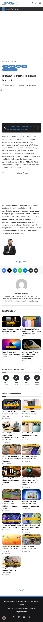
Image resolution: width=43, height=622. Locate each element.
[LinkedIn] (15, 270)
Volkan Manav (9, 85)
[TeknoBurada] (10, 3)
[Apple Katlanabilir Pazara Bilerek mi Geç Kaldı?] (11, 321)
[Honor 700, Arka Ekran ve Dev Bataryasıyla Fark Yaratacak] (11, 449)
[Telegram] (25, 270)
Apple (5, 66)
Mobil (24, 66)
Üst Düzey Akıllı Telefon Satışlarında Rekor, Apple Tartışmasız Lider (31, 331)
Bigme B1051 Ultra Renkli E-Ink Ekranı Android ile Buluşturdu (30, 504)
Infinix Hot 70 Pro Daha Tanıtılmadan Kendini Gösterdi (11, 548)
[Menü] (40, 4)
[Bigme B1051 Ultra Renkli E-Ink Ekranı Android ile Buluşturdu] (31, 494)
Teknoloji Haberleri (10, 70)
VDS (15, 608)
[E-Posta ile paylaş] (30, 270)
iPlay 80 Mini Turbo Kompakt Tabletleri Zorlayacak (9, 570)
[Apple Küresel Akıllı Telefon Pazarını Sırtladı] (11, 344)
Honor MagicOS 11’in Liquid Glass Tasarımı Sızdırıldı (10, 480)
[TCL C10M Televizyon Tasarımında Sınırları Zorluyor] (11, 404)
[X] (9, 270)
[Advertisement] (21, 33)
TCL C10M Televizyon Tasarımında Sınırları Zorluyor (10, 414)
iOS (18, 66)
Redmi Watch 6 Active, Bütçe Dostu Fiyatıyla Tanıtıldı (23, 9)
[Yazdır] (36, 270)
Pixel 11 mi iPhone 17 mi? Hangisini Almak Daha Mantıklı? (31, 527)
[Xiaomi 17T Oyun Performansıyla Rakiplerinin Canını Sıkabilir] (11, 494)
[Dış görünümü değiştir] (32, 4)
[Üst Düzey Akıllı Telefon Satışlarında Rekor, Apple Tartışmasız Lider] (31, 321)
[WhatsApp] (20, 270)
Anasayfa (7, 61)
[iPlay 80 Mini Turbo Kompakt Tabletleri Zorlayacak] (11, 561)
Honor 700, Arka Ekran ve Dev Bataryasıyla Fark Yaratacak (11, 459)
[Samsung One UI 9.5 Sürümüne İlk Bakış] (31, 449)
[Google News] (21, 261)
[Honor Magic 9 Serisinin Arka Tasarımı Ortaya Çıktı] (31, 426)
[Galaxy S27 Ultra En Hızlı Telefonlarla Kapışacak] (11, 518)
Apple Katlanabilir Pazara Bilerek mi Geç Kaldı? (11, 330)
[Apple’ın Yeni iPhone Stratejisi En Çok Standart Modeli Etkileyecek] (31, 344)
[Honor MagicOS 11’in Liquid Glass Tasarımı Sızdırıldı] (11, 471)
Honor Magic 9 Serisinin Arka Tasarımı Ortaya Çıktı (31, 435)
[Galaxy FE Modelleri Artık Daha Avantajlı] (31, 404)
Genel (14, 61)
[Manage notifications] (4, 618)
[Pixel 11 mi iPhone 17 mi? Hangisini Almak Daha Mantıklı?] (31, 518)
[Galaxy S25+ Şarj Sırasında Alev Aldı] (31, 539)
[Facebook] (4, 270)
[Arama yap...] (36, 4)
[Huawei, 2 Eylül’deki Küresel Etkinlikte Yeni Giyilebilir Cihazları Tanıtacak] (31, 471)
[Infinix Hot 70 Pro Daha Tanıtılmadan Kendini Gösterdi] (11, 539)
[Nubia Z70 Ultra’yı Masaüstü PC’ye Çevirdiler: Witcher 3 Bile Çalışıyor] (11, 426)
